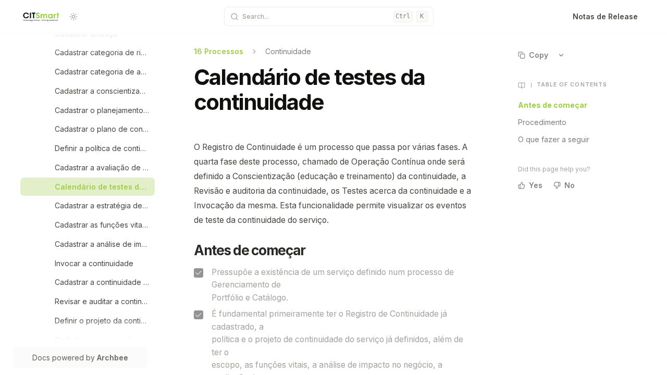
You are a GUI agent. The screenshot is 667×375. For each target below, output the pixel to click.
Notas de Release (605, 16)
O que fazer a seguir (553, 139)
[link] (102, 33)
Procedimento (542, 122)
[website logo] (41, 17)
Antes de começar (552, 105)
